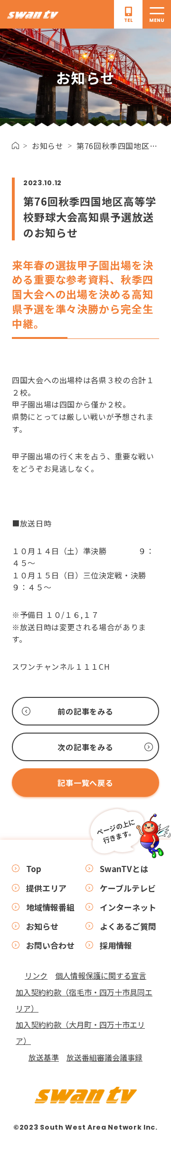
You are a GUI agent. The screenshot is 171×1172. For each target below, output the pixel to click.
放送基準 (43, 1057)
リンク (36, 975)
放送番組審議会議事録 (104, 1057)
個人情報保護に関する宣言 (100, 975)
